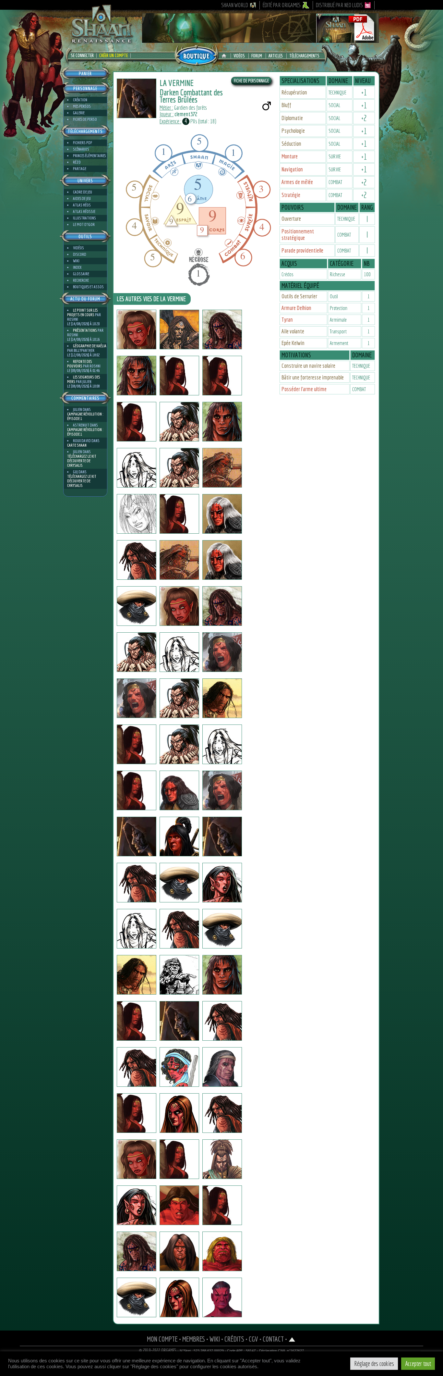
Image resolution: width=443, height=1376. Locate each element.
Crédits (234, 1339)
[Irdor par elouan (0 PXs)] (179, 928)
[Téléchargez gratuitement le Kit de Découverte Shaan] (260, 40)
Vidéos (239, 55)
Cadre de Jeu (82, 192)
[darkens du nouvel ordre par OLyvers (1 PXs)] (179, 329)
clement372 (185, 114)
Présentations (85, 330)
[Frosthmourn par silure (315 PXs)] (222, 1297)
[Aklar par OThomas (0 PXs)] (136, 744)
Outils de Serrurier (299, 296)
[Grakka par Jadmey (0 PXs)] (136, 1205)
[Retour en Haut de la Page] (292, 1339)
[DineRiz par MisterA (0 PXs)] (179, 1021)
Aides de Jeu (82, 198)
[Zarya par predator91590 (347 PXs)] (179, 744)
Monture (289, 156)
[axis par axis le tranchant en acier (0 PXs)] (222, 421)
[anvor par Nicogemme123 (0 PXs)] (136, 698)
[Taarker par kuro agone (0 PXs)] (179, 1067)
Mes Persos (82, 106)
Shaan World (234, 5)
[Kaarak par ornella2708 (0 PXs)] (222, 744)
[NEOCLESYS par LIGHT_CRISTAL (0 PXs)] (222, 606)
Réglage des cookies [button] (374, 1363)
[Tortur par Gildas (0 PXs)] (222, 1251)
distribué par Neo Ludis (339, 5)
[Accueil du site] (226, 55)
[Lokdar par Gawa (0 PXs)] (179, 514)
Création (80, 99)
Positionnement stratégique (297, 234)
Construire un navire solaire (308, 365)
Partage (79, 168)
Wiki (76, 260)
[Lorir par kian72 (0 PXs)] (179, 606)
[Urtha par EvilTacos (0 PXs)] (179, 1113)
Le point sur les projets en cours (82, 312)
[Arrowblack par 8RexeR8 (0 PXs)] (179, 836)
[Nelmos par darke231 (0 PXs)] (179, 468)
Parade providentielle (302, 250)
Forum (256, 55)
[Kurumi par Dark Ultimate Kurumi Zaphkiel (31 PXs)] (222, 882)
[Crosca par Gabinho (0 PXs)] (222, 836)
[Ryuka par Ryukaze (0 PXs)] (179, 375)
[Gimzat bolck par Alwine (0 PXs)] (222, 790)
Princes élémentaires (89, 155)
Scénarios (81, 149)
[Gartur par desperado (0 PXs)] (179, 882)
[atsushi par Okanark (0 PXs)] (136, 836)
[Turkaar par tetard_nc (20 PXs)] (222, 329)
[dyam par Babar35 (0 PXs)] (222, 1205)
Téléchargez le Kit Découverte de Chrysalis (81, 461)
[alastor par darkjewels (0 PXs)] (222, 468)
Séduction (291, 143)
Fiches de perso (85, 119)
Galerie (79, 112)
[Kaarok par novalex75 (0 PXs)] (136, 468)
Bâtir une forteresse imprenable (312, 377)
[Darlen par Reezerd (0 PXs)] (222, 928)
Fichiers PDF (82, 142)
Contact (273, 1339)
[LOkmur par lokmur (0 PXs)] (179, 975)
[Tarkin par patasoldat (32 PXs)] (136, 975)
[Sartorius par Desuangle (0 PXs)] (222, 698)
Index (77, 267)
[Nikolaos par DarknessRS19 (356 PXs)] (136, 1251)
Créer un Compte (113, 55)
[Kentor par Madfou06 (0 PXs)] (136, 375)
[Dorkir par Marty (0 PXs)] (179, 1159)
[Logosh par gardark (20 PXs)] (136, 1067)
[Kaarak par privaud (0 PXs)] (136, 606)
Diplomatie (292, 118)
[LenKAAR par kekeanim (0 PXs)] (179, 1297)
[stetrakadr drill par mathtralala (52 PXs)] (179, 1205)
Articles (276, 55)
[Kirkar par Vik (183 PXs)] (179, 1251)
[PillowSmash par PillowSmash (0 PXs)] (136, 652)
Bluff (286, 105)
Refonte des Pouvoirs (79, 363)
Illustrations (84, 218)
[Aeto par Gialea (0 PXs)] (222, 975)
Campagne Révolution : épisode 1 (85, 416)
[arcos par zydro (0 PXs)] (136, 560)
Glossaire (81, 273)
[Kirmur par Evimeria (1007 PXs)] (136, 1159)
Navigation (292, 169)
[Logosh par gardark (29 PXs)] (222, 1021)
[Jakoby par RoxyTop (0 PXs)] (179, 790)
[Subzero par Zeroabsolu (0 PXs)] (136, 1297)
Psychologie (293, 130)
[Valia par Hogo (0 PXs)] (179, 652)
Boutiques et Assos (88, 286)
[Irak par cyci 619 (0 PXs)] (222, 1113)
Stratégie (290, 195)
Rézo (77, 162)
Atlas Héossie (84, 211)
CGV (253, 1339)
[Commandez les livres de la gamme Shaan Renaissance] (196, 55)
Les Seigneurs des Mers (83, 379)
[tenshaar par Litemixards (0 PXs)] (222, 514)
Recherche (81, 280)
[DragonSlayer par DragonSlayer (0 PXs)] (179, 698)
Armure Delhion (296, 307)
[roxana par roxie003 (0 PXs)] (136, 421)
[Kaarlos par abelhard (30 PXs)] (222, 1159)
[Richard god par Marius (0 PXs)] (179, 421)
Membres (193, 1339)
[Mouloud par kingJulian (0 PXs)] (222, 375)
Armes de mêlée (297, 182)
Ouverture (291, 218)
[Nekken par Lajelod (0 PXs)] (136, 1021)
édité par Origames (282, 5)
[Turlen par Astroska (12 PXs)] (136, 928)
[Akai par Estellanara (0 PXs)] (136, 329)
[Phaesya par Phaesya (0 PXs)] (136, 1113)
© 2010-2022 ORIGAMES (157, 1350)
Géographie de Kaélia (89, 345)
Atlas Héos (82, 205)
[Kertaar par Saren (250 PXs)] (222, 1067)
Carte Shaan (77, 445)
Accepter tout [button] (418, 1363)
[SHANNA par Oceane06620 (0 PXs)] (136, 514)
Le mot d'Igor (84, 224)
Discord (79, 254)
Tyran (287, 319)
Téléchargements (304, 55)
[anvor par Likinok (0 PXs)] (222, 652)
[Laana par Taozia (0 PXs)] (136, 790)
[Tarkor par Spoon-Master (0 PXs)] (136, 882)
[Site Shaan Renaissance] (101, 42)
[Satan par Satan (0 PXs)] (179, 560)
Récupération (294, 92)
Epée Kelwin (293, 343)
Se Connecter (82, 55)
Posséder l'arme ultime (304, 389)
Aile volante (292, 331)
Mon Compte (162, 1339)
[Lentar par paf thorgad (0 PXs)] (222, 560)
